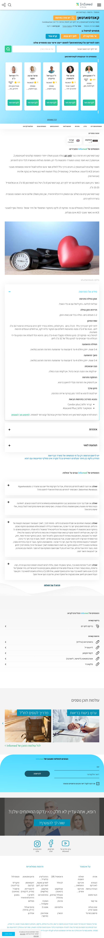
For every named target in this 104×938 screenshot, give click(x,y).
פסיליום (31, 901)
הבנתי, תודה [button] (8, 934)
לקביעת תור (89, 102)
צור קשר (94, 901)
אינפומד (96, 12)
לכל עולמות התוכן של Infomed (23, 745)
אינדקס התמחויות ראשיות (80, 884)
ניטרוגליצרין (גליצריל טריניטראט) (43, 878)
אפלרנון (31, 913)
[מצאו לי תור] (8, 49)
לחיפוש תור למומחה (20, 414)
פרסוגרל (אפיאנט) (15, 890)
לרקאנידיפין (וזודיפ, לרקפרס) (27, 890)
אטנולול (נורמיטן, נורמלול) (56, 896)
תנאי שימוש (92, 895)
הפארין (60, 913)
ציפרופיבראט (43, 895)
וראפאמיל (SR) (57, 876)
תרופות (89, 12)
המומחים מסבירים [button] (96, 126)
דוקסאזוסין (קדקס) (30, 884)
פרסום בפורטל (91, 913)
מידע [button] (85, 126)
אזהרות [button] (77, 126)
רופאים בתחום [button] (54, 126)
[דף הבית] (84, 5)
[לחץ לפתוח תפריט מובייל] (99, 5)
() (86, 79)
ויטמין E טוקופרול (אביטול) (44, 902)
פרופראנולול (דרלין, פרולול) (28, 908)
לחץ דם (68, 155)
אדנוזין (60, 901)
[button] (9, 5)
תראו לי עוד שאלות (52, 585)
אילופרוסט (59, 907)
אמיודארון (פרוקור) (44, 914)
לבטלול (60, 882)
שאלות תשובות (81, 878)
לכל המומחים (52, 119)
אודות (95, 876)
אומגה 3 (45, 907)
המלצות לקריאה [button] (28, 126)
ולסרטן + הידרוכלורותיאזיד (27, 896)
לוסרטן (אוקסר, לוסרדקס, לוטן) (42, 884)
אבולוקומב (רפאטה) (59, 890)
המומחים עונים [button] (41, 126)
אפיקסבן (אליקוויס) (44, 890)
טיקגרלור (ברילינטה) (15, 884)
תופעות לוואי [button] (67, 126)
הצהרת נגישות (91, 889)
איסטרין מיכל (67, 26)
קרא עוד (52, 36)
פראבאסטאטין (28, 876)
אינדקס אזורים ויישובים (81, 890)
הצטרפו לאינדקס (93, 884)
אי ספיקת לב (90, 36)
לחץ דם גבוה (70, 36)
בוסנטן (16, 895)
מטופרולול (15, 876)
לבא (3, 723)
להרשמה (37, 773)
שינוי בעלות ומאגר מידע (92, 908)
